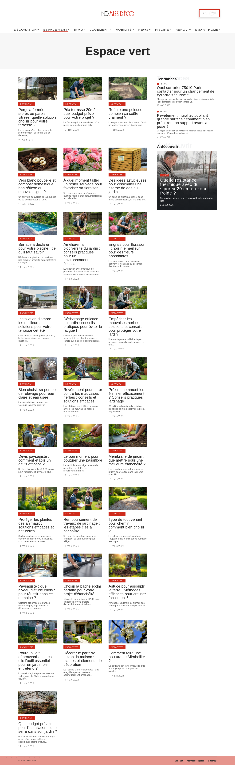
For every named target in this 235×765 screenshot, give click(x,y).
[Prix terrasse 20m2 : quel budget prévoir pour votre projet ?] (82, 88)
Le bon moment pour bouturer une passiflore (82, 458)
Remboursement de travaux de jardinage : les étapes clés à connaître (81, 525)
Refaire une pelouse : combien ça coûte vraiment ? (127, 113)
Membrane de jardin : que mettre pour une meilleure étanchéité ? (127, 460)
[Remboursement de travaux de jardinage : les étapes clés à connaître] (82, 498)
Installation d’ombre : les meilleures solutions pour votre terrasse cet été (35, 325)
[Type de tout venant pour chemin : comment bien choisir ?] (128, 498)
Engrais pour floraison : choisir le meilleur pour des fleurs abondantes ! (127, 250)
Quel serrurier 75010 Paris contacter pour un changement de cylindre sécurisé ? (185, 91)
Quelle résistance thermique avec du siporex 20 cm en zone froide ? (184, 186)
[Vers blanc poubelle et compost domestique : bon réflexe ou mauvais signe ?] (37, 159)
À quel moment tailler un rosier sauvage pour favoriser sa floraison (82, 184)
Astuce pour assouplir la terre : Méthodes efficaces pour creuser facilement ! (127, 592)
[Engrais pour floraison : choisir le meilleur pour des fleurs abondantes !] (128, 223)
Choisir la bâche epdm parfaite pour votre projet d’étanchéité (82, 590)
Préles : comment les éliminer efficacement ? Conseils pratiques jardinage (126, 395)
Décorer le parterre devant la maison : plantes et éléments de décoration (82, 659)
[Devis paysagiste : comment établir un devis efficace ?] (37, 435)
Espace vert (26, 104)
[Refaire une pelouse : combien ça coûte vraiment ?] (128, 88)
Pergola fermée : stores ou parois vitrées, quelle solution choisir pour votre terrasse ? (37, 117)
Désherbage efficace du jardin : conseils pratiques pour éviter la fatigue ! (82, 325)
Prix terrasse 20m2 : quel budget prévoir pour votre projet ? (80, 113)
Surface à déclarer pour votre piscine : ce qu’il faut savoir (37, 248)
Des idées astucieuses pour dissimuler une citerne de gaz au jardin (127, 186)
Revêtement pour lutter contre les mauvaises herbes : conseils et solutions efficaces (82, 395)
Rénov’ (163, 84)
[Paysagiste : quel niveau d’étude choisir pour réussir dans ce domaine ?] (37, 565)
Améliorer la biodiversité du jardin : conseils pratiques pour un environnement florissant (81, 254)
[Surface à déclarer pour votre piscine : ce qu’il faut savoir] (37, 223)
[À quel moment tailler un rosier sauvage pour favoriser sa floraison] (82, 159)
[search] (205, 13)
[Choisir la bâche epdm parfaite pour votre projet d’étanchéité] (82, 565)
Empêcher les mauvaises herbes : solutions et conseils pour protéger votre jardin (125, 326)
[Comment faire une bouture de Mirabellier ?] (128, 631)
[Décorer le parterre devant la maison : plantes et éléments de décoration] (82, 631)
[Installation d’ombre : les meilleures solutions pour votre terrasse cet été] (37, 297)
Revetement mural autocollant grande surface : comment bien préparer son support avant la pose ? (183, 121)
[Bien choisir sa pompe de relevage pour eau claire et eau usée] (37, 368)
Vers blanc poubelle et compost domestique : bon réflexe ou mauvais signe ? (37, 186)
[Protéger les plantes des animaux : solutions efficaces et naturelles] (37, 498)
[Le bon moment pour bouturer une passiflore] (82, 435)
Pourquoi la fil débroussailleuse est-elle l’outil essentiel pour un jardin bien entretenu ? (36, 660)
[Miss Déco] (117, 13)
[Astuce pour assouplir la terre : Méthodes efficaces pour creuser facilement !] (128, 565)
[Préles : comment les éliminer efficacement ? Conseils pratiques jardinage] (128, 368)
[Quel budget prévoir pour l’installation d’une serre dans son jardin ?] (37, 702)
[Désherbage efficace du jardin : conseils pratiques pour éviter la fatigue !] (82, 297)
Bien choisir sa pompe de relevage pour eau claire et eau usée (37, 393)
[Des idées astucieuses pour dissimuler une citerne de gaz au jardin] (128, 159)
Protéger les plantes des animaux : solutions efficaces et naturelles (36, 525)
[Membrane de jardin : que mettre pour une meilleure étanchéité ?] (128, 435)
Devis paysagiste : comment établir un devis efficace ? (34, 460)
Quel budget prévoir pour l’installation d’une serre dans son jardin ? (37, 728)
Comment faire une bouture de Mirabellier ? (127, 657)
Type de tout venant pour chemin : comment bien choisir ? (126, 525)
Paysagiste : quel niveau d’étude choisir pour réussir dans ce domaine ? (36, 592)
